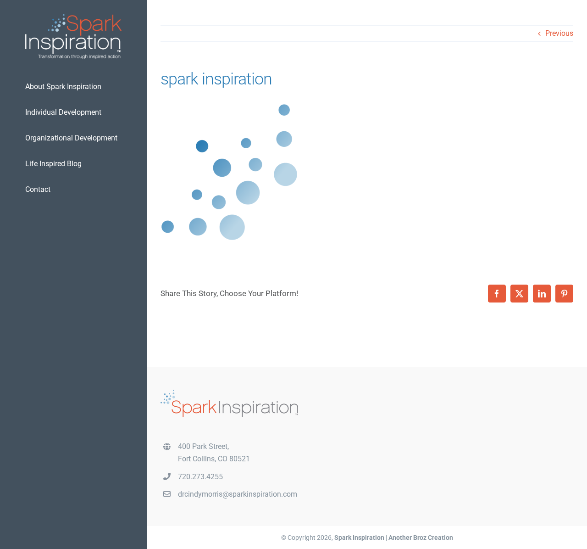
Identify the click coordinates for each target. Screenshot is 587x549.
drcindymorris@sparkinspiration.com (237, 494)
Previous (559, 33)
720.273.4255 (200, 476)
